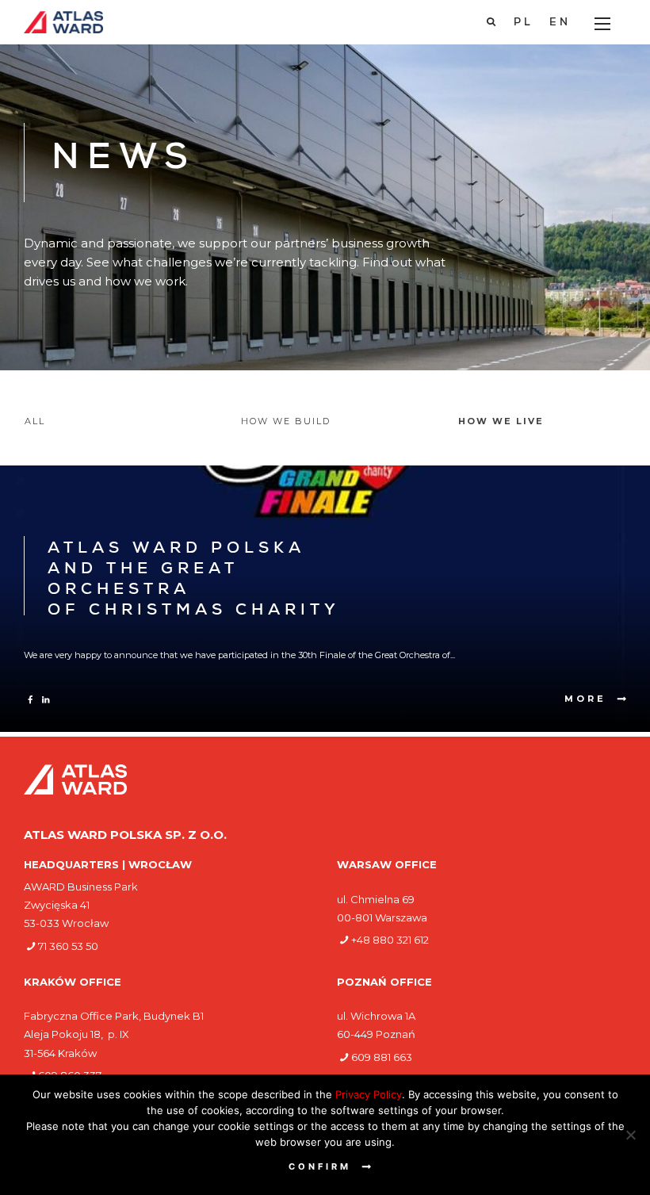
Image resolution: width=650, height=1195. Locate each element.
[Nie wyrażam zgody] (630, 1135)
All (35, 421)
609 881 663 (381, 1057)
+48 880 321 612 (390, 939)
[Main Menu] (602, 23)
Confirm (320, 1166)
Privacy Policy (368, 1094)
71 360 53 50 (68, 946)
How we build (286, 421)
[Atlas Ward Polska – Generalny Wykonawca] (63, 22)
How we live (501, 421)
